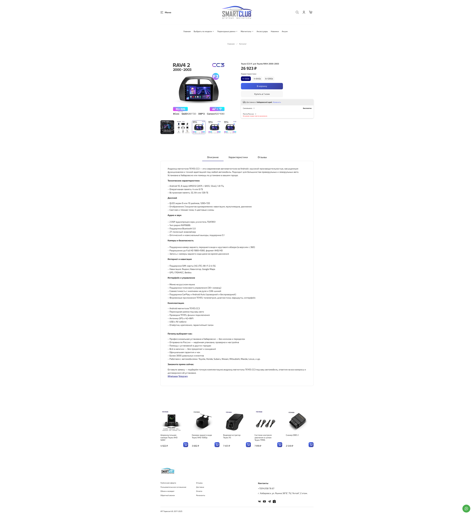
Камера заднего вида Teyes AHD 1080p (202, 436)
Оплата (199, 491)
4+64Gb (257, 78)
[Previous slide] (164, 89)
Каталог (243, 44)
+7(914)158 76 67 (266, 488)
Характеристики (248, 74)
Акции (285, 31)
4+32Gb (245, 78)
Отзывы (199, 483)
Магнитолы (246, 31)
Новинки (275, 31)
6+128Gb (269, 78)
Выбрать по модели (203, 31)
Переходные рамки (226, 31)
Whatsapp (173, 376)
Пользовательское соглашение (173, 487)
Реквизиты (200, 495)
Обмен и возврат (167, 491)
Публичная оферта (168, 483)
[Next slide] (233, 89)
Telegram (183, 376)
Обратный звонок (167, 495)
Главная (187, 31)
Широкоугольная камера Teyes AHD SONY (169, 437)
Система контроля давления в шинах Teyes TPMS (263, 437)
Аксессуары (262, 31)
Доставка (200, 487)
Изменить (277, 102)
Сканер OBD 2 (292, 435)
